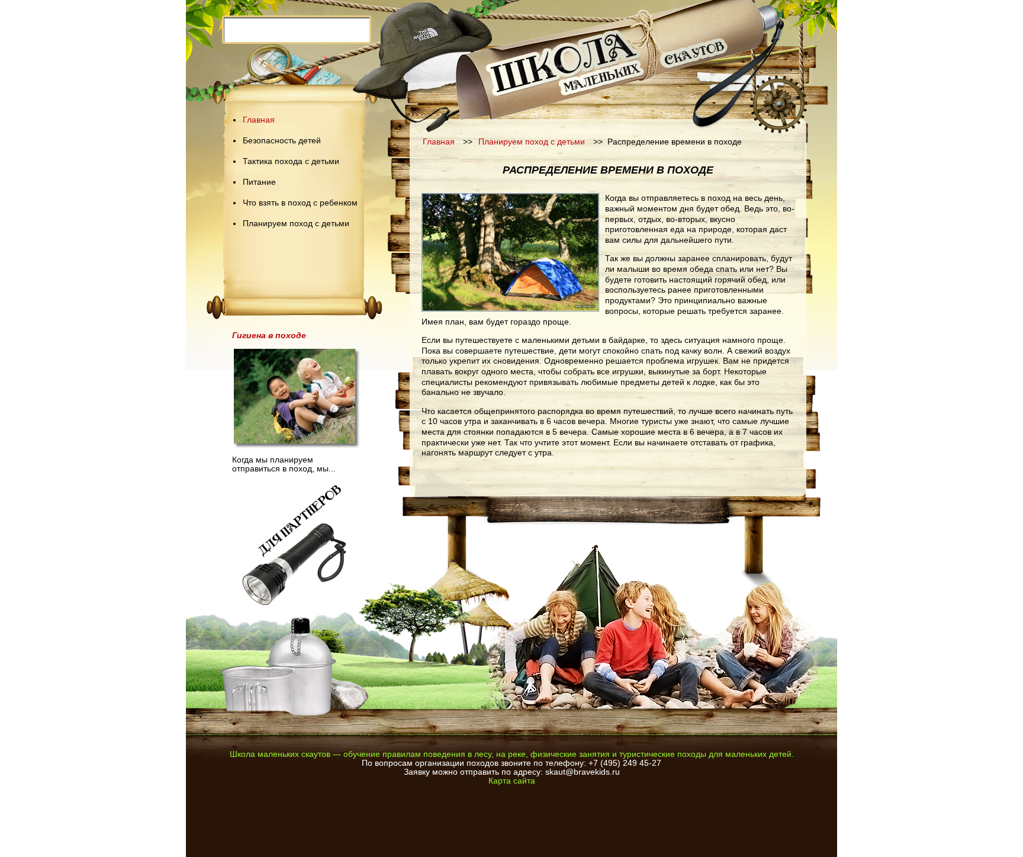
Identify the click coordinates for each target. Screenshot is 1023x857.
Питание (259, 182)
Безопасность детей (282, 140)
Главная (259, 119)
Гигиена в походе (269, 335)
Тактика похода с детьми (291, 161)
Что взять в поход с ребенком (300, 202)
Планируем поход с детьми (296, 223)
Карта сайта (511, 780)
